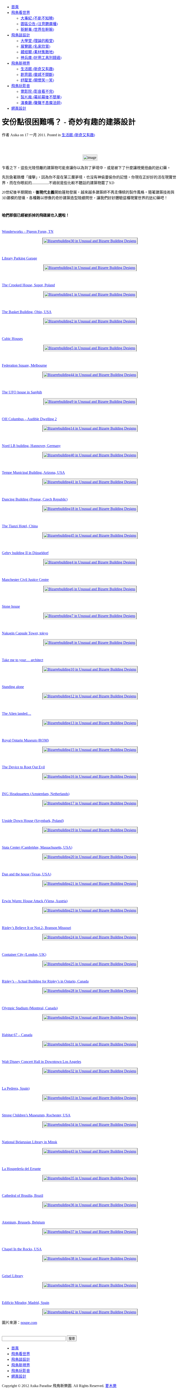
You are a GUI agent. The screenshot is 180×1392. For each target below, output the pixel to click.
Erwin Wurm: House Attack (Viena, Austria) (35, 901)
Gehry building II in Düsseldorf (25, 553)
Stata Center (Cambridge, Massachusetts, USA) (37, 847)
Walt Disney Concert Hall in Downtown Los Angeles (41, 1062)
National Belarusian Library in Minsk (29, 1142)
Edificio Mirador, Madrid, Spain (25, 1303)
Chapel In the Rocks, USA (22, 1249)
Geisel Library (12, 1276)
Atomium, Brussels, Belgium (23, 1222)
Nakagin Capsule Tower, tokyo (25, 633)
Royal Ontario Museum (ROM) (25, 740)
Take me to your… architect (22, 660)
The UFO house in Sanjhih (22, 392)
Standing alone (13, 687)
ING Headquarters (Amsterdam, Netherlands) (35, 794)
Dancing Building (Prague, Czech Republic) (35, 499)
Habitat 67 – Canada (17, 1035)
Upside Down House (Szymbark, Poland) (33, 821)
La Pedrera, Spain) (16, 1088)
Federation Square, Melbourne (24, 365)
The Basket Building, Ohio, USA (27, 312)
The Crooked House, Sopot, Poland (28, 285)
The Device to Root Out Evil (23, 767)
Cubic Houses (12, 339)
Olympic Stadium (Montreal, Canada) (30, 1008)
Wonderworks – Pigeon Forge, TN (27, 231)
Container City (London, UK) (24, 955)
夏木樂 (110, 1386)
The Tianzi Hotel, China (20, 526)
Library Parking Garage (19, 258)
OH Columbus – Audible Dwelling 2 (29, 419)
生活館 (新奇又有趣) (78, 135)
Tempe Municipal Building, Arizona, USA (33, 472)
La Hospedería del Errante (21, 1169)
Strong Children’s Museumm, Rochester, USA (36, 1115)
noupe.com (29, 1323)
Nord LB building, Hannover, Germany (31, 446)
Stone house (11, 606)
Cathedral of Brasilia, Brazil (22, 1196)
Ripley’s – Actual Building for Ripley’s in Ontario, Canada (45, 981)
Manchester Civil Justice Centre (25, 580)
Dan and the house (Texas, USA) (26, 874)
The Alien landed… (16, 713)
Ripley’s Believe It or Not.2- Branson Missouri (36, 928)
